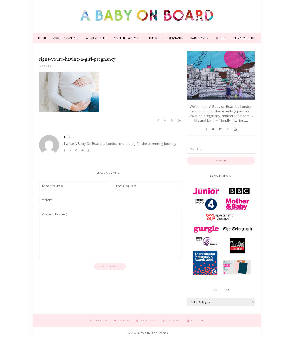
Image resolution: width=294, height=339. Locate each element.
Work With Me (96, 37)
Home (42, 37)
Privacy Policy (245, 37)
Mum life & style (126, 37)
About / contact (66, 37)
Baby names (199, 37)
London (221, 37)
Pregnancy (175, 37)
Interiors (153, 37)
